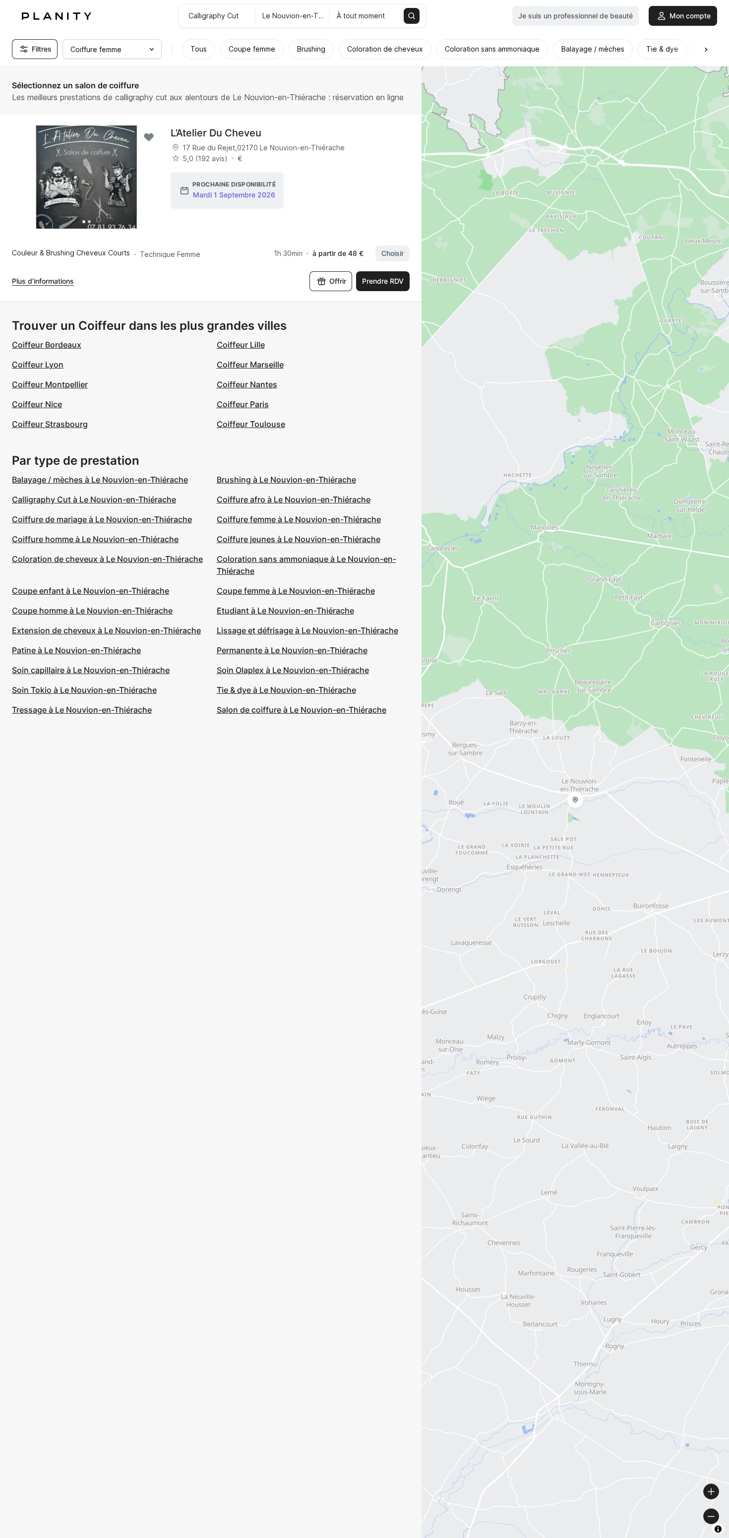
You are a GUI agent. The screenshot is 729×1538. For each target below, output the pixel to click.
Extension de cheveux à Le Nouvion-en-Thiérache (106, 630)
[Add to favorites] (149, 137)
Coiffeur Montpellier (50, 384)
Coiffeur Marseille (250, 364)
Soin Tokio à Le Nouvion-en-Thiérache (84, 690)
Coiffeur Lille (241, 345)
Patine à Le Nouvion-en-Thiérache (76, 650)
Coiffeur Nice (37, 404)
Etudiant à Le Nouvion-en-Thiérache (285, 610)
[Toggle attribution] (718, 1529)
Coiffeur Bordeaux (46, 345)
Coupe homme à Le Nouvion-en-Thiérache (92, 610)
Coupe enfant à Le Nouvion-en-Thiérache (90, 591)
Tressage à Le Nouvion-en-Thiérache (82, 710)
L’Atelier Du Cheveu (216, 133)
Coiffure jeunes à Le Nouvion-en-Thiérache (298, 539)
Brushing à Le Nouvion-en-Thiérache (286, 480)
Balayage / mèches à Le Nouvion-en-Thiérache (100, 480)
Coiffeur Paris (243, 404)
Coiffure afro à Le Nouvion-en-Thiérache (293, 499)
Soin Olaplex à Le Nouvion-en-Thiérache (293, 670)
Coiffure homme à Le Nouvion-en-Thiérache (95, 539)
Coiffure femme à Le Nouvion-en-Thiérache (299, 519)
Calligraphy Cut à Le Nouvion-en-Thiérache (94, 499)
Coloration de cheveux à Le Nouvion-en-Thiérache (107, 559)
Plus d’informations (43, 281)
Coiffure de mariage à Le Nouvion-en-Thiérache (102, 519)
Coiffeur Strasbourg (50, 424)
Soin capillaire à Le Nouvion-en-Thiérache (91, 670)
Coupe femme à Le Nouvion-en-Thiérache (296, 591)
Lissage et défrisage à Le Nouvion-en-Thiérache (307, 630)
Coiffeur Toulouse (251, 424)
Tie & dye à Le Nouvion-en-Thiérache (286, 690)
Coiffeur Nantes (247, 384)
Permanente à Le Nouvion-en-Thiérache (292, 650)
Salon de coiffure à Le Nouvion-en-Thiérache (301, 710)
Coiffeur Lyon (37, 364)
